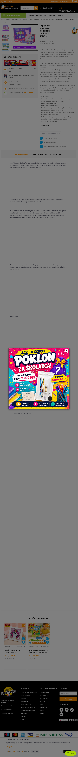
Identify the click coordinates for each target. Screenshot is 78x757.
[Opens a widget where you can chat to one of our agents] (70, 753)
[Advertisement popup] (39, 378)
